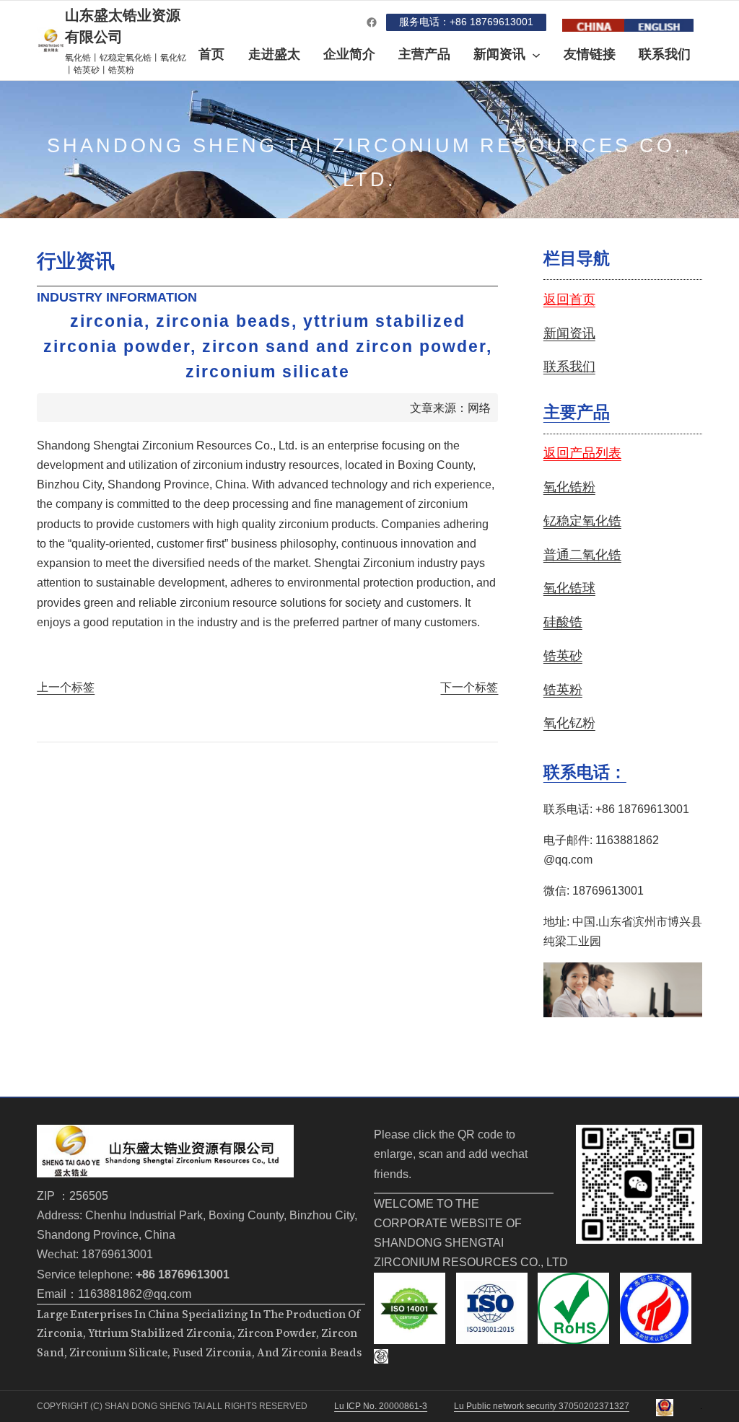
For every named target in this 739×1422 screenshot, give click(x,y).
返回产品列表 (582, 453)
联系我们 (569, 366)
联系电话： (584, 772)
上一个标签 (66, 687)
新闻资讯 (569, 333)
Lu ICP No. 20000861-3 (380, 1405)
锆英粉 (562, 690)
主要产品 (576, 412)
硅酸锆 (562, 622)
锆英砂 (562, 656)
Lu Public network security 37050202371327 (541, 1405)
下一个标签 (469, 687)
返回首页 (569, 299)
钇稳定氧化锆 (582, 521)
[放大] (683, 1143)
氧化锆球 (569, 588)
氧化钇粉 (569, 723)
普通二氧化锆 (582, 555)
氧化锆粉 (569, 487)
